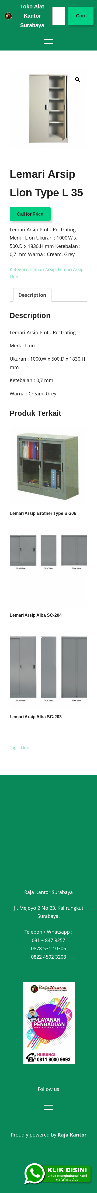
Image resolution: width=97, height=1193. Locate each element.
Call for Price (30, 214)
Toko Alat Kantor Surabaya (32, 16)
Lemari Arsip (43, 269)
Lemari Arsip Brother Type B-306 (43, 513)
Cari (80, 15)
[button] (77, 79)
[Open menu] (48, 41)
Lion (25, 748)
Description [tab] (32, 295)
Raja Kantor (72, 1134)
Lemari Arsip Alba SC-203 (36, 716)
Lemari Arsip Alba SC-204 (36, 615)
